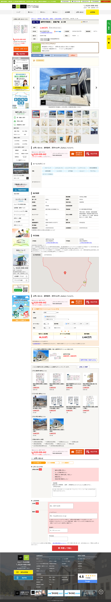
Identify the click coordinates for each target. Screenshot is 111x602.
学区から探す (20, 121)
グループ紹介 (65, 566)
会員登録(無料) (36, 343)
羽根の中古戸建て (49, 443)
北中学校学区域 (48, 255)
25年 (81, 323)
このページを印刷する (21, 60)
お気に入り (76, 1)
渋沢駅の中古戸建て (51, 441)
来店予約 (24, 577)
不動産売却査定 (22, 190)
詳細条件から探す (21, 124)
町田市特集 (64, 577)
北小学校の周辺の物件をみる (40, 445)
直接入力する (50, 319)
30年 (75, 323)
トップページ (39, 561)
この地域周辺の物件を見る (46, 32)
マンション (51, 582)
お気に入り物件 (83, 367)
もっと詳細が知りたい (61, 472)
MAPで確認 (58, 31)
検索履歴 (96, 1)
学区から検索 (39, 579)
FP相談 (38, 568)
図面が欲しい (58, 476)
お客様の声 (51, 568)
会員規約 (80, 563)
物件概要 (47, 55)
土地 (50, 584)
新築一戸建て (52, 577)
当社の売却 (16, 193)
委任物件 (38, 587)
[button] (65, 273)
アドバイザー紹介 (18, 280)
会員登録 (92, 12)
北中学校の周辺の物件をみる (57, 445)
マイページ (80, 571)
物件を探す (109, 27)
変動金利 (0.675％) (50, 316)
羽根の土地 (71, 443)
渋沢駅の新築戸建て (38, 441)
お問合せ (73, 55)
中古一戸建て (52, 579)
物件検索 (66, 1)
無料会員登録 (24, 572)
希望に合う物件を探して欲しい (63, 474)
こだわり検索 (39, 577)
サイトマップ (81, 561)
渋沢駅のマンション (64, 441)
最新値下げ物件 (40, 584)
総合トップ (39, 558)
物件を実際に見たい (60, 470)
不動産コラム (52, 571)
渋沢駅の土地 (75, 441)
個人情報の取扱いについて (84, 558)
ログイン (80, 568)
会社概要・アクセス (19, 276)
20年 (87, 323)
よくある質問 (17, 221)
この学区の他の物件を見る (52, 242)
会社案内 (64, 563)
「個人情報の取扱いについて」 (59, 543)
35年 (68, 323)
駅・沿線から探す (21, 117)
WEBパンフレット (18, 225)
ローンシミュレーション (60, 55)
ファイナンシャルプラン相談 (20, 211)
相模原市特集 (65, 579)
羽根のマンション (61, 443)
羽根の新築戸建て (37, 443)
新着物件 (38, 582)
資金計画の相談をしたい (61, 479)
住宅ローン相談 (17, 218)
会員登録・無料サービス (19, 207)
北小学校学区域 (36, 255)
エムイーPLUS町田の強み (20, 204)
